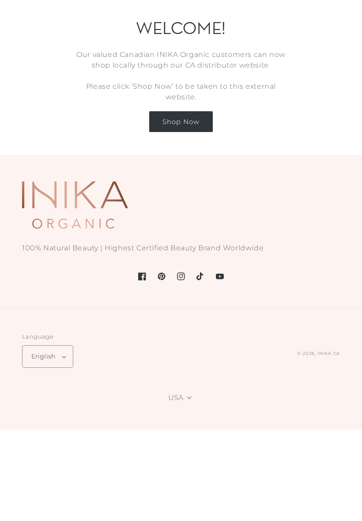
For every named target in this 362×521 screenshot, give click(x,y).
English (43, 356)
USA (175, 397)
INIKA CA (328, 353)
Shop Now (181, 121)
